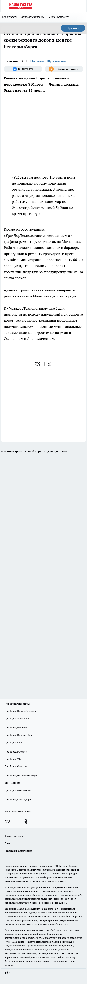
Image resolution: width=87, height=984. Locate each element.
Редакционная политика (18, 850)
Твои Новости (12, 782)
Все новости (9, 17)
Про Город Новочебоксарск (20, 710)
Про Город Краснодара (18, 799)
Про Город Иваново (16, 727)
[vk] (37, 364)
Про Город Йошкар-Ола (18, 734)
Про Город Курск (14, 742)
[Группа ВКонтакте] (23, 69)
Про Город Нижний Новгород (21, 775)
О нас (8, 843)
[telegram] (51, 364)
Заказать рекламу (32, 17)
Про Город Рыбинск (16, 751)
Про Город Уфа (13, 758)
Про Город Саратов (16, 766)
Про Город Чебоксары (17, 703)
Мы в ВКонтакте (58, 17)
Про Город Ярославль (17, 718)
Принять (73, 28)
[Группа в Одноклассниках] (64, 69)
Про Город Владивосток (18, 790)
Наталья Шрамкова (48, 61)
